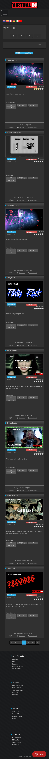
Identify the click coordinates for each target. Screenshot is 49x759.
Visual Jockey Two (14, 133)
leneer (42, 158)
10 (33, 642)
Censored (11, 568)
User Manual (16, 688)
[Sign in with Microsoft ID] (21, 36)
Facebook (17, 738)
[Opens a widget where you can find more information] (39, 754)
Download (15, 659)
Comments (22, 127)
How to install (33, 127)
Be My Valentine (13, 205)
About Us (15, 711)
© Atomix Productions (24, 756)
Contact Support (18, 685)
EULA (14, 718)
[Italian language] (17, 21)
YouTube (17, 740)
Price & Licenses (17, 666)
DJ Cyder (41, 306)
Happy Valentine (13, 60)
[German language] (14, 21)
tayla (42, 86)
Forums (15, 695)
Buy (13, 662)
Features (15, 664)
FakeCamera (12, 350)
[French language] (10, 21)
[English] (4, 21)
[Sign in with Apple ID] (29, 36)
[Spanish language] (7, 21)
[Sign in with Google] (37, 36)
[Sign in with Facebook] (13, 36)
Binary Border (12, 423)
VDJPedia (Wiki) (17, 690)
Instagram (17, 742)
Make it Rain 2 (12, 496)
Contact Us (16, 714)
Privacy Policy (17, 716)
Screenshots (16, 668)
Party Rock (11, 278)
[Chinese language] (20, 21)
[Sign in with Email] (13, 28)
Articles (15, 692)
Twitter (16, 744)
